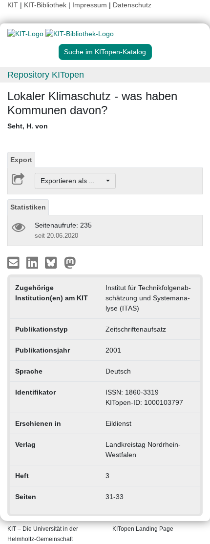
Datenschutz (132, 5)
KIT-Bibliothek (46, 5)
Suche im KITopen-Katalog (105, 52)
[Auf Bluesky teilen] (53, 262)
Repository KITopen (45, 75)
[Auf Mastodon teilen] (70, 262)
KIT (12, 5)
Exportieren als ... (73, 181)
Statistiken (28, 207)
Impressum (89, 5)
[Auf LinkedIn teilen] (33, 262)
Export (21, 160)
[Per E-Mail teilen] (14, 262)
